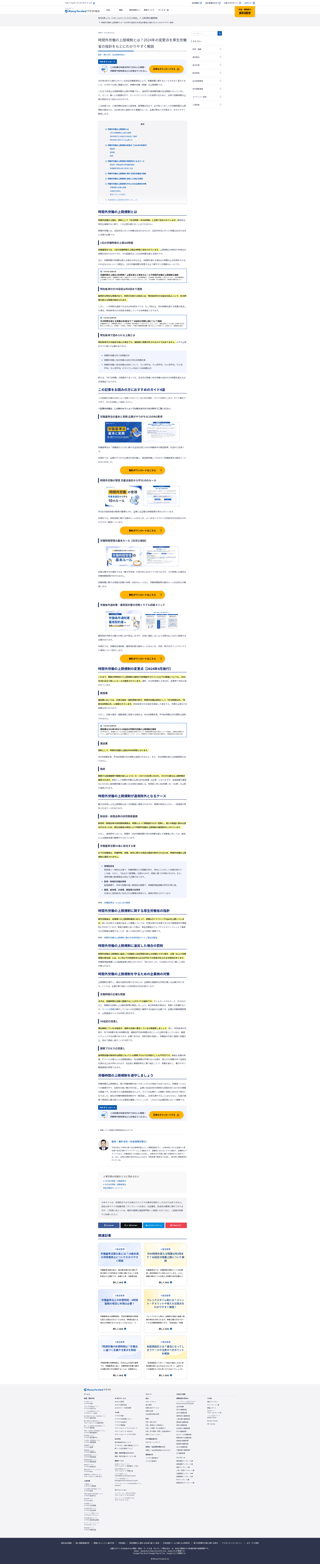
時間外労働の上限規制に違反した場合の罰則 (125, 178)
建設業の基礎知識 (182, 1444)
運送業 (112, 152)
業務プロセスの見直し (118, 194)
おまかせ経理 (119, 1402)
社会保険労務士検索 (152, 1414)
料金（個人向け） (152, 1422)
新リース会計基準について (124, 1448)
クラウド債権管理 (92, 1441)
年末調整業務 (197, 89)
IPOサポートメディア (153, 1442)
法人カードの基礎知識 (183, 1434)
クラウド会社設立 (121, 1422)
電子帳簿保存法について (123, 1442)
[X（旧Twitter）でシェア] (131, 1225)
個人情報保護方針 (83, 1543)
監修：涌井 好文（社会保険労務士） (112, 54)
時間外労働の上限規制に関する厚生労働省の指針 (127, 173)
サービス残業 (108, 1009)
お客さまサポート (231, 3)
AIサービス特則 (253, 1543)
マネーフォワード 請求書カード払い (127, 1465)
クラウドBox (93, 1470)
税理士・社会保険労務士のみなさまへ (158, 1450)
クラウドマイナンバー (91, 1514)
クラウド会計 (88, 1402)
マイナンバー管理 (199, 97)
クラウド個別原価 (90, 1461)
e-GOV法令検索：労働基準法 (114, 1181)
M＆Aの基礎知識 (181, 1447)
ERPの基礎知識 (181, 1410)
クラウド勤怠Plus (93, 1495)
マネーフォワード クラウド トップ (78, 3)
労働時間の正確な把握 (118, 187)
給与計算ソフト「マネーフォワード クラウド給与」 (118, 18)
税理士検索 (149, 1411)
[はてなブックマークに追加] (153, 1225)
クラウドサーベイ (91, 1524)
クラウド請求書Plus (90, 1436)
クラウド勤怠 (93, 1490)
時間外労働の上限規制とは (118, 129)
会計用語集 (180, 1407)
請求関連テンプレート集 (184, 1461)
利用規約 (122, 1543)
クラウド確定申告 (94, 1417)
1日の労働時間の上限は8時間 (120, 133)
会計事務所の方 (211, 3)
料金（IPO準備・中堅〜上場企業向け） (159, 1431)
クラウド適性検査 (90, 1529)
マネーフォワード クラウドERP (125, 1434)
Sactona (128, 1484)
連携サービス (149, 10)
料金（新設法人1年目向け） (155, 1425)
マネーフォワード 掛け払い (93, 1475)
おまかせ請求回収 (121, 1405)
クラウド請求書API (152, 1458)
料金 (108, 10)
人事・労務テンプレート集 (185, 1470)
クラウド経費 (89, 1446)
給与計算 (196, 65)
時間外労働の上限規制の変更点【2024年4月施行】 (128, 145)
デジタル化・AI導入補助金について (126, 1445)
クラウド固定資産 (90, 1456)
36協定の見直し (115, 191)
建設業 (112, 149)
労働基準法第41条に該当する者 (121, 168)
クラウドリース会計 (92, 1412)
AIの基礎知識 (180, 1453)
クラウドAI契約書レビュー (123, 1419)
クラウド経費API (151, 1461)
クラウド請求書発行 (94, 1432)
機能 (121, 10)
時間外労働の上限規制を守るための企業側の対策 (127, 183)
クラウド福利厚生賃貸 (91, 1519)
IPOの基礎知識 (181, 1431)
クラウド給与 (88, 1500)
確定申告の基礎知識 (183, 1416)
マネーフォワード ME (214, 1412)
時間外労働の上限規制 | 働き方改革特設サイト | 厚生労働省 (130, 937)
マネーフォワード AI (125, 1499)
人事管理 (196, 104)
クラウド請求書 (94, 1427)
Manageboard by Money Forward (126, 1479)
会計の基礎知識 (181, 1413)
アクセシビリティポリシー (232, 1543)
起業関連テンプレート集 (184, 1476)
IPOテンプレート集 (182, 1480)
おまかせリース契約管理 (123, 1408)
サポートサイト (151, 1402)
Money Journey (212, 1421)
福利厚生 (196, 57)
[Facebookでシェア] (109, 1225)
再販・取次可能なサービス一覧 (125, 1456)
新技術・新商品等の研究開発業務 (122, 164)
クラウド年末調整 (90, 1504)
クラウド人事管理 (90, 1485)
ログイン (248, 3)
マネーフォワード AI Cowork (125, 1494)
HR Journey (211, 1424)
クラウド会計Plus (91, 1407)
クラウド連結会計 (90, 1466)
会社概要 (195, 3)
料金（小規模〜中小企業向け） (156, 1428)
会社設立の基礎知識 (183, 1428)
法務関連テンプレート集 (184, 1473)
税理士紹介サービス (152, 1408)
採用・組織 (196, 49)
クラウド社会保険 (90, 1509)
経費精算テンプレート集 (184, 1464)
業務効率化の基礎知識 (183, 1438)
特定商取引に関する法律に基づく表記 (144, 1543)
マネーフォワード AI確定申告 (94, 1422)
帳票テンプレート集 (183, 1467)
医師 (111, 156)
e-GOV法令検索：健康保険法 (114, 1184)
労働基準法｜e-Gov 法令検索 (117, 902)
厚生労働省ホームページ (112, 1188)
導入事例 (149, 1405)
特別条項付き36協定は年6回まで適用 (123, 136)
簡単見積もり (134, 10)
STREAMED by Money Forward (125, 1475)
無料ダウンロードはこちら (142, 470)
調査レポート (211, 1408)
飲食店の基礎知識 (182, 1441)
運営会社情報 (66, 1543)
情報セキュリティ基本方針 (104, 1543)
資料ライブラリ (212, 1402)
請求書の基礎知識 (182, 1422)
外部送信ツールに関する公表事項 (176, 1543)
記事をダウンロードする (164, 68)
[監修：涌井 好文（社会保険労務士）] (103, 1150)
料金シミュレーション (153, 1434)
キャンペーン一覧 (213, 1405)
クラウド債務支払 (90, 1451)
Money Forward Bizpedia (186, 1402)
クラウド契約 (119, 1416)
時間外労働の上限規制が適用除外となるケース (126, 161)
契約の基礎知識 (181, 1425)
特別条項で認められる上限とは (121, 140)
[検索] (220, 33)
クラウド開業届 (120, 1425)
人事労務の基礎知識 (149, 18)
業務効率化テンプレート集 (185, 1483)
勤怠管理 (196, 73)
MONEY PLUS (213, 1417)
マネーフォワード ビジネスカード (126, 1428)
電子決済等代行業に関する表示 (206, 1543)
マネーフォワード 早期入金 (124, 1470)
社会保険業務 (197, 81)
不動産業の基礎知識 (183, 1450)
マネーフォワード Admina (123, 1431)
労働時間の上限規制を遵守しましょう (123, 200)
